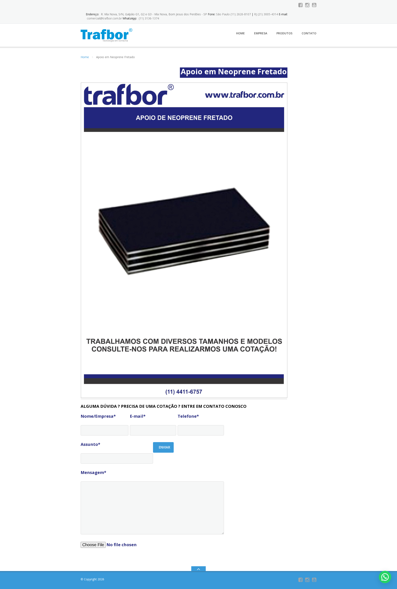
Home (240, 33)
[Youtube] (314, 4)
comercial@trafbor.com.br (104, 18)
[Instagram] (307, 4)
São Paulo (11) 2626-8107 (233, 14)
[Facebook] (300, 4)
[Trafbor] (107, 34)
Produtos (284, 33)
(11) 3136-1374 (149, 18)
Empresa (260, 33)
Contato (309, 33)
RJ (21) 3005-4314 (266, 14)
